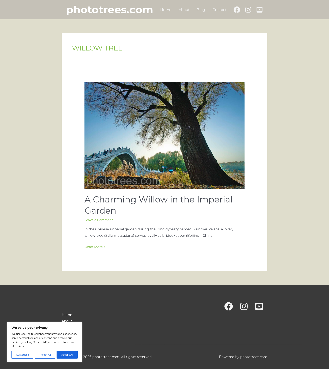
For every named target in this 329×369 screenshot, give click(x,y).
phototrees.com (109, 9)
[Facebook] (237, 9)
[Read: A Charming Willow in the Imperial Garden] (164, 135)
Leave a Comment (98, 220)
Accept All (67, 354)
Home (165, 10)
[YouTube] (259, 9)
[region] (44, 342)
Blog (201, 10)
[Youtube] (259, 306)
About (184, 10)
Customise (22, 354)
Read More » (94, 247)
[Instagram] (248, 9)
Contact (219, 10)
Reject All (45, 354)
